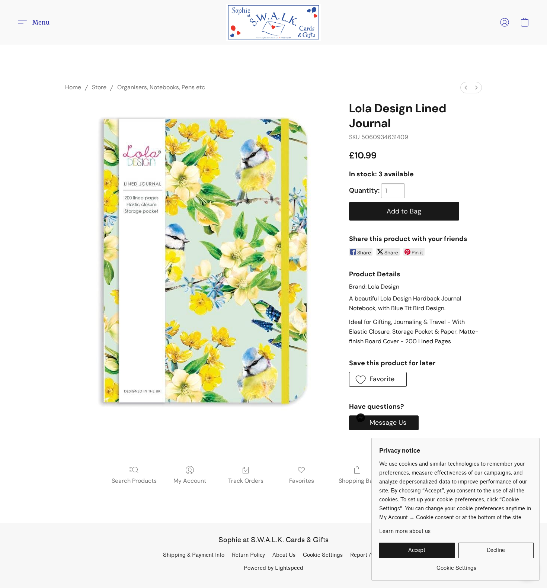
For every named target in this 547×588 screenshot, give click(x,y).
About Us (283, 555)
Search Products (134, 481)
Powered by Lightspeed (273, 568)
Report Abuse (367, 555)
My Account (189, 481)
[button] (273, 22)
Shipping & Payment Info (193, 555)
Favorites (301, 481)
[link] (456, 565)
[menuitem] (466, 87)
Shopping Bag (357, 481)
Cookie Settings (323, 555)
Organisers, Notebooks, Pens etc (161, 87)
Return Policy (248, 555)
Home (73, 87)
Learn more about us (405, 531)
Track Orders (245, 481)
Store (99, 87)
